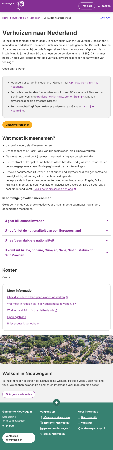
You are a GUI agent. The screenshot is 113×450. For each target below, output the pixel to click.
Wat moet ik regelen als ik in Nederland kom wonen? (41, 303)
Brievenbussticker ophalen (23, 323)
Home (5, 17)
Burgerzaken (19, 17)
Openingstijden (16, 317)
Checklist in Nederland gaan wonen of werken (37, 297)
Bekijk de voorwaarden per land (55, 188)
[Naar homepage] (26, 6)
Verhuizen (35, 17)
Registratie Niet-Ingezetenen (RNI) (60, 96)
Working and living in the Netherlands (32, 310)
